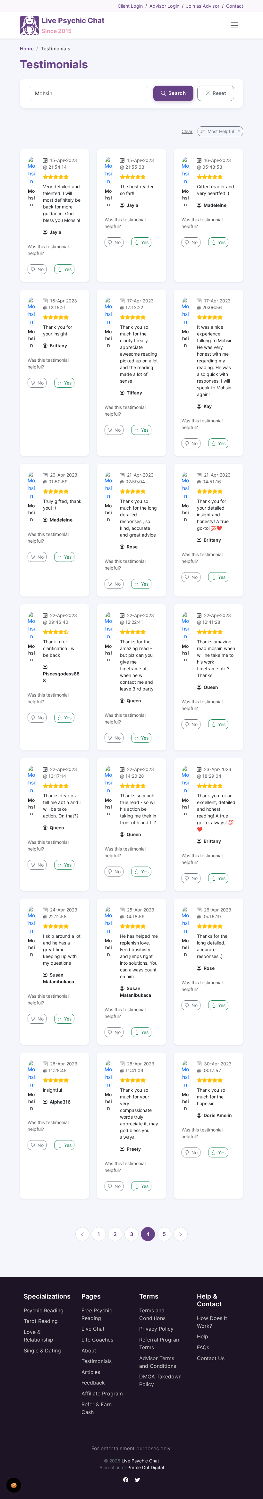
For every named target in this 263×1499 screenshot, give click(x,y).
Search (176, 93)
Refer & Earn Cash (96, 1408)
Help (202, 1336)
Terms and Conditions (152, 1314)
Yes (67, 269)
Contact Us (211, 1358)
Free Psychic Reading (96, 1314)
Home (27, 49)
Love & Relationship (38, 1336)
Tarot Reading (41, 1321)
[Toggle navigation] (234, 25)
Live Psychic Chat (140, 1460)
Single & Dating (42, 1350)
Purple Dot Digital (145, 1467)
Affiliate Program (102, 1393)
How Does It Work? (212, 1322)
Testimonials (96, 1361)
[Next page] (181, 1234)
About (88, 1350)
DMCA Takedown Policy (160, 1380)
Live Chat (93, 1328)
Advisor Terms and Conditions (157, 1362)
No (40, 269)
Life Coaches (97, 1339)
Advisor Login (164, 6)
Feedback (93, 1382)
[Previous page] (82, 1234)
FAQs (203, 1347)
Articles (90, 1372)
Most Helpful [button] (221, 131)
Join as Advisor (202, 6)
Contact (234, 6)
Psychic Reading (44, 1310)
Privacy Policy (156, 1328)
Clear (187, 131)
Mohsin (31, 197)
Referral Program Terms (160, 1343)
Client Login (130, 6)
